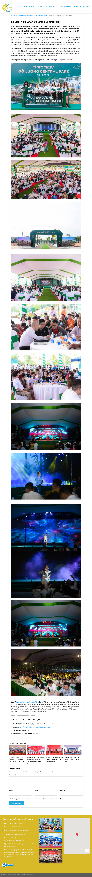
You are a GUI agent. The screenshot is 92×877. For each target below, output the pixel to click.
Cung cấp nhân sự (65, 6)
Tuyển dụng (84, 6)
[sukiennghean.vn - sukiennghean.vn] (9, 6)
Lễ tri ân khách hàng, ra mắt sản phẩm (26, 15)
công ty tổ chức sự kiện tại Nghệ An (27, 702)
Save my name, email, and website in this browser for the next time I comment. (36, 799)
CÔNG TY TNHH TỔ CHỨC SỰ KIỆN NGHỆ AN (18, 819)
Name (11, 790)
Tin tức (76, 6)
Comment (12, 775)
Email (37, 790)
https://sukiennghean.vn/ (18, 834)
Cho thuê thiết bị (51, 6)
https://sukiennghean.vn (26, 727)
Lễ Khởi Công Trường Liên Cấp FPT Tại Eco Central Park (72, 759)
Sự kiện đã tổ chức (36, 6)
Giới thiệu (23, 6)
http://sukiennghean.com (43, 727)
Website (62, 790)
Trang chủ (12, 15)
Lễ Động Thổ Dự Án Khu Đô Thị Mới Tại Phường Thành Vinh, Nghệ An (54, 759)
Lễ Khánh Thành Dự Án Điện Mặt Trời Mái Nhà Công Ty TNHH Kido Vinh (17, 759)
